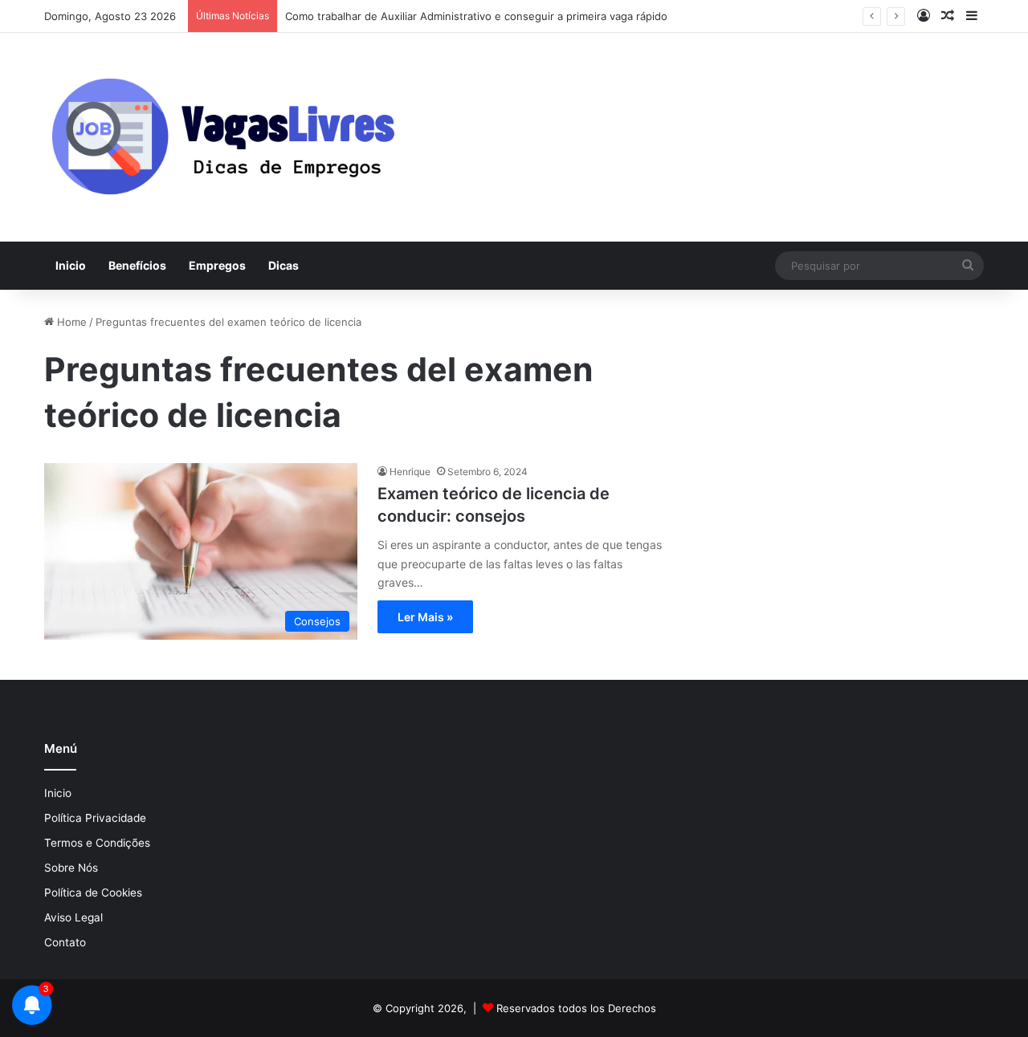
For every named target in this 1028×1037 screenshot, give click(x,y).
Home (70, 321)
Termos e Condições (97, 842)
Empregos (217, 265)
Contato (65, 942)
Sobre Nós (71, 867)
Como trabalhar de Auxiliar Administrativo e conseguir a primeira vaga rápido (476, 16)
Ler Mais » (425, 617)
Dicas (283, 265)
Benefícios (137, 265)
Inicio (70, 265)
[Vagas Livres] (221, 137)
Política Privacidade (95, 817)
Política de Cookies (93, 892)
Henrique (410, 472)
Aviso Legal (73, 917)
